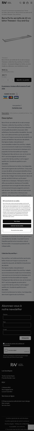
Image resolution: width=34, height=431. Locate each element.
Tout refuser (17, 221)
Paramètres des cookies (17, 230)
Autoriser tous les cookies (17, 225)
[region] (17, 215)
